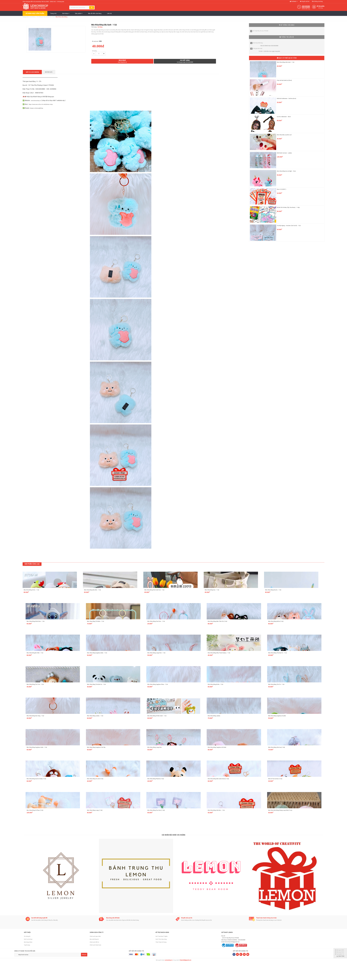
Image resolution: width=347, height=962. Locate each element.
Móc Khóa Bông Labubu (214, 715)
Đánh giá (48, 72)
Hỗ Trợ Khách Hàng (162, 932)
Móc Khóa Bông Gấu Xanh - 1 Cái (285, 62)
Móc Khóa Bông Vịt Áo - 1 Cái (31, 590)
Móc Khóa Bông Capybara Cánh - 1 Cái (37, 747)
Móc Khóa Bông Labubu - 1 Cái (95, 715)
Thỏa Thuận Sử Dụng (161, 942)
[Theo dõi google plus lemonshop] (244, 954)
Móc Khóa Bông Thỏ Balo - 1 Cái (95, 621)
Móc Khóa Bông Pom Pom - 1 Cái (156, 621)
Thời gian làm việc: (258, 48)
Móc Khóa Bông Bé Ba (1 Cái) (275, 621)
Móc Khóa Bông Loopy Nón (154, 747)
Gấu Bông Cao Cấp (49, 17)
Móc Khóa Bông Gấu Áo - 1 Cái (273, 590)
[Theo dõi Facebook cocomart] (234, 954)
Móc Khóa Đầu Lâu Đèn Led (284, 134)
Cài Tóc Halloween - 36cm (284, 116)
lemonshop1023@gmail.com (232, 941)
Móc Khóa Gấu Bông (61, 17)
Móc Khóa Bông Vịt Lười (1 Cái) (95, 778)
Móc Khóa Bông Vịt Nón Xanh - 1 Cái (156, 715)
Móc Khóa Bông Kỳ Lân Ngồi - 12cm (286, 171)
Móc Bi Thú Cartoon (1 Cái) (275, 778)
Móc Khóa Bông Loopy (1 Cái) (94, 810)
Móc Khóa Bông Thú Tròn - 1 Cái (35, 684)
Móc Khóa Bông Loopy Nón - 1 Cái (156, 652)
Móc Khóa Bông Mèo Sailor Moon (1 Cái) (218, 778)
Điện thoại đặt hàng (258, 43)
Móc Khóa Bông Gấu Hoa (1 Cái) (276, 747)
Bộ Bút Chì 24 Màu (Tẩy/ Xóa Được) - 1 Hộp (288, 207)
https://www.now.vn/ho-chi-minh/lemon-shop (41, 104)
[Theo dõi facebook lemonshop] (237, 954)
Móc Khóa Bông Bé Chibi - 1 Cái (35, 652)
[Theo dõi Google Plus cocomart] (240, 954)
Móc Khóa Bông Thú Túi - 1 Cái (276, 684)
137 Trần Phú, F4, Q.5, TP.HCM (260, 31)
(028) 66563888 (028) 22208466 (306, 6)
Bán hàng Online (28, 942)
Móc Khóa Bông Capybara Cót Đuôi (217, 747)
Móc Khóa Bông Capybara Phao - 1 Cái (157, 684)
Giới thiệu (65, 13)
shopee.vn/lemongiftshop (36, 108)
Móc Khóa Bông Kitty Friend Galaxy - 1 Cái (219, 652)
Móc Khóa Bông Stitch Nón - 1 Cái (35, 621)
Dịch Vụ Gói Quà (28, 939)
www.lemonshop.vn (36, 100)
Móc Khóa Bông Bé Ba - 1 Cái (215, 684)
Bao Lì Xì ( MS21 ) (281, 189)
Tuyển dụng (27, 945)
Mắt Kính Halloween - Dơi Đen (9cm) (286, 98)
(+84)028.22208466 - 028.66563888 (236, 940)
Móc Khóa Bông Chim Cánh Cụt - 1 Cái (154, 590)
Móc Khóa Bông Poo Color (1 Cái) (156, 810)
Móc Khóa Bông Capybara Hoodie (277, 715)
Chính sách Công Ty (97, 932)
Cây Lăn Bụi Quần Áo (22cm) (284, 80)
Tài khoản (293, 1)
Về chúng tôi (27, 936)
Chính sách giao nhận (95, 936)
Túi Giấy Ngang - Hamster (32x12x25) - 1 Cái (289, 225)
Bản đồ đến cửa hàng (94, 13)
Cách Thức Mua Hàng (161, 939)
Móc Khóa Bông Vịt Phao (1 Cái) (35, 810)
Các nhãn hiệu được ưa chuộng (173, 835)
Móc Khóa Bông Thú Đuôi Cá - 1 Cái (96, 684)
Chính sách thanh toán (95, 945)
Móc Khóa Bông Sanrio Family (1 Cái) (36, 778)
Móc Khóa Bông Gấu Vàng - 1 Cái (35, 715)
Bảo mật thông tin (94, 939)
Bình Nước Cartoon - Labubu (284, 153)
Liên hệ (109, 13)
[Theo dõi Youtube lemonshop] (247, 954)
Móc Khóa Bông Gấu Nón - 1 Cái (92, 590)
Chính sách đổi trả (94, 942)
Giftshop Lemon (227, 932)
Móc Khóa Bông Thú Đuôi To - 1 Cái (277, 652)
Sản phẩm (78, 13)
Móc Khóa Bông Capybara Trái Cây (96, 747)
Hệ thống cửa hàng (318, 1)
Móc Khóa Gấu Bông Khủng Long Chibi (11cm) (280, 810)
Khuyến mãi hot (305, 1)
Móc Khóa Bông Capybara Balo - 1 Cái (97, 652)
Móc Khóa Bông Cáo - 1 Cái (212, 590)
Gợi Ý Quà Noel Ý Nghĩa (161, 936)
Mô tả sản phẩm (32, 72)
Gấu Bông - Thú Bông (36, 17)
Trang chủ (53, 13)
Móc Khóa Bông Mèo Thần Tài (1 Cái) (217, 621)
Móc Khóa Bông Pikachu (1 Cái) (155, 778)
